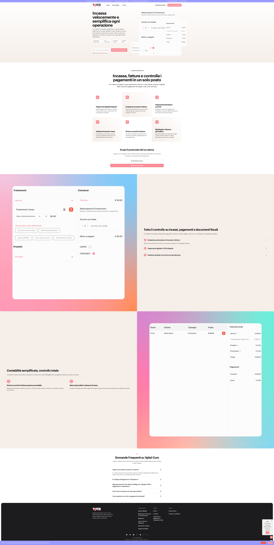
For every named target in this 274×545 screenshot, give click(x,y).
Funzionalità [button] (115, 5)
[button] (137, 161)
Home (108, 5)
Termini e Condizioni (174, 513)
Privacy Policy (172, 511)
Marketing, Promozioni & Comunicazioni (144, 514)
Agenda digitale (142, 511)
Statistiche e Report (143, 525)
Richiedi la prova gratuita (119, 50)
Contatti (155, 513)
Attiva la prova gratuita (137, 165)
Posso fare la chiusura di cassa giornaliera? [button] (127, 491)
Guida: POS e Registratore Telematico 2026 (158, 518)
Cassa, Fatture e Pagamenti (142, 522)
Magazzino (141, 518)
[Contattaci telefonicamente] (271, 537)
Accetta (270, 542)
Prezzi (124, 5)
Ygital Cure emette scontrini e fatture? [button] (125, 469)
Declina (263, 542)
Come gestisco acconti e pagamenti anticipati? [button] (128, 496)
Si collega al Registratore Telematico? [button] (125, 479)
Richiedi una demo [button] (160, 5)
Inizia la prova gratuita (174, 5)
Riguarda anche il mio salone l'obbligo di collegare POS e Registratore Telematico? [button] (131, 485)
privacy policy (103, 53)
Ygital (131, 539)
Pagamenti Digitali (143, 528)
